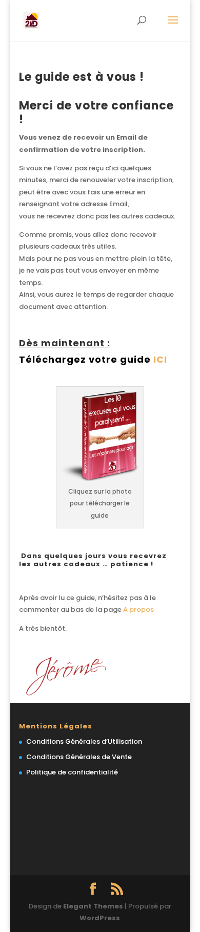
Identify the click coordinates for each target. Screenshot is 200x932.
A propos (138, 609)
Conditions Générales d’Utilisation (84, 741)
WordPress (99, 918)
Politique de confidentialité (72, 772)
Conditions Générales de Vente (79, 757)
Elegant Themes (93, 906)
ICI (160, 359)
